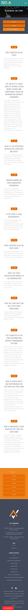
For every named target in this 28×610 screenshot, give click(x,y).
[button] (25, 3)
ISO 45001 (14, 476)
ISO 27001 (14, 47)
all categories (14, 29)
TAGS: (13, 472)
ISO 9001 (14, 25)
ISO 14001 (14, 22)
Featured (14, 494)
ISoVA (14, 490)
